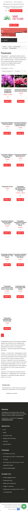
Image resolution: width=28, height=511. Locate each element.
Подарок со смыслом (8, 486)
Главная (4, 46)
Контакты (5, 441)
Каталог (6, 40)
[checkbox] (8, 35)
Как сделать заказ (7, 435)
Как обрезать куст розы (9, 453)
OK (18, 509)
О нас (4, 429)
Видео (4, 432)
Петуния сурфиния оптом (9, 477)
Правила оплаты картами (9, 438)
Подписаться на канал (11, 393)
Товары (10, 46)
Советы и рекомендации (9, 468)
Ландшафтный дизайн (16, 10)
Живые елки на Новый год (9, 483)
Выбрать (7, 101)
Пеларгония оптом (7, 480)
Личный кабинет (7, 444)
